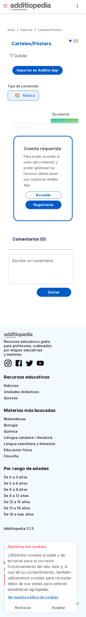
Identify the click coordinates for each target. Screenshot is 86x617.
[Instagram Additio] (8, 366)
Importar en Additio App (37, 70)
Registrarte (43, 205)
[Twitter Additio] (28, 366)
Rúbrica (28, 95)
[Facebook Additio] (17, 366)
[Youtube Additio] (39, 366)
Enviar (54, 292)
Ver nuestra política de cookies (33, 597)
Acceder (43, 195)
